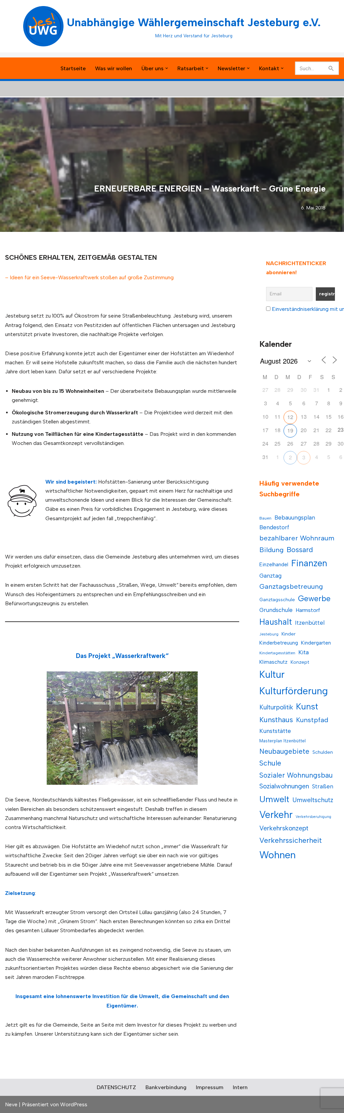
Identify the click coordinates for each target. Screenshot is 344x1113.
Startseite (73, 68)
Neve (11, 1104)
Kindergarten (316, 643)
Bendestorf (274, 527)
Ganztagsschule (277, 600)
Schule (270, 763)
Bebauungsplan (294, 517)
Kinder (289, 634)
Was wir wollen (113, 68)
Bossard (300, 549)
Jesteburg (268, 634)
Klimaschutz (273, 662)
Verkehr (276, 814)
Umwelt (274, 799)
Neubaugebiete (284, 751)
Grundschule (276, 610)
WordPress (73, 1104)
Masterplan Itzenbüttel (282, 740)
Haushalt (275, 622)
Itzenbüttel (310, 622)
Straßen (322, 786)
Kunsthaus (276, 719)
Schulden (322, 752)
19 (290, 430)
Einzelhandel (273, 564)
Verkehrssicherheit (290, 840)
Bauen (265, 518)
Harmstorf (308, 610)
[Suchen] (331, 68)
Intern (240, 1087)
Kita (303, 652)
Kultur (272, 674)
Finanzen (309, 563)
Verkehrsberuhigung (313, 817)
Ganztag (270, 575)
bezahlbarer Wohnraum (296, 538)
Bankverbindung (165, 1087)
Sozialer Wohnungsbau (296, 775)
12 (290, 417)
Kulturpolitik (276, 707)
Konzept (300, 662)
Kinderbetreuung (278, 643)
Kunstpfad (312, 720)
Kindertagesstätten (277, 653)
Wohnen (277, 855)
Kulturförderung (293, 691)
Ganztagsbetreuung (291, 586)
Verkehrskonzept (283, 828)
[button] (166, 68)
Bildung (271, 550)
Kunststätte (275, 730)
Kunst (307, 706)
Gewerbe (314, 598)
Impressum (209, 1087)
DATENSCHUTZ (116, 1087)
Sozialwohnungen (284, 786)
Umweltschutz (312, 800)
